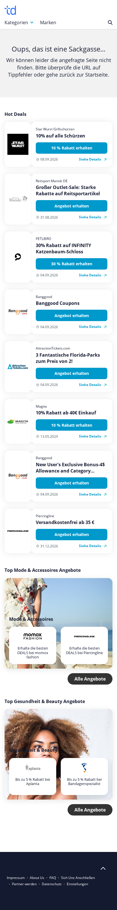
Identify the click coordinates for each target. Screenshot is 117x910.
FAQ (52, 877)
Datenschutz (52, 884)
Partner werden (24, 884)
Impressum (16, 877)
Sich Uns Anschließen (78, 877)
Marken (48, 22)
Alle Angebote (90, 679)
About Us (37, 877)
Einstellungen (77, 884)
